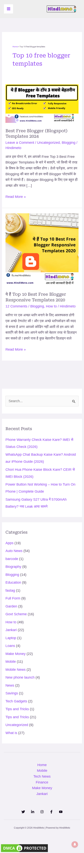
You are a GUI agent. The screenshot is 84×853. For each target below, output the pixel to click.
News (9, 685)
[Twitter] (23, 812)
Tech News (42, 776)
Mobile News (15, 670)
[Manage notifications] (75, 844)
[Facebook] (51, 812)
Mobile (10, 662)
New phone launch (20, 677)
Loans (10, 646)
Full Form (12, 598)
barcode (11, 559)
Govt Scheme (16, 614)
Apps (9, 543)
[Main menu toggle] (8, 8)
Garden (11, 606)
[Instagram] (42, 812)
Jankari (11, 630)
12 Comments (16, 306)
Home (15, 47)
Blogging (68, 143)
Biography (13, 567)
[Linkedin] (32, 812)
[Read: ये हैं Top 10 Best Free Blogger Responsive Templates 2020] (42, 250)
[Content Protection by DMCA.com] (24, 848)
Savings (11, 693)
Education (13, 582)
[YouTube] (61, 812)
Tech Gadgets (16, 701)
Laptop (10, 638)
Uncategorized (48, 143)
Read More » (15, 196)
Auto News (13, 551)
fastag (10, 590)
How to (51, 306)
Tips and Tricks (17, 709)
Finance (42, 782)
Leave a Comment (19, 143)
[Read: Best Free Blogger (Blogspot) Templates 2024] (42, 103)
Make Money (15, 654)
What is (11, 733)
